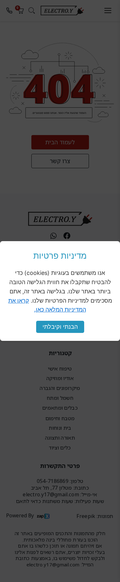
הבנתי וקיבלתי (60, 326)
